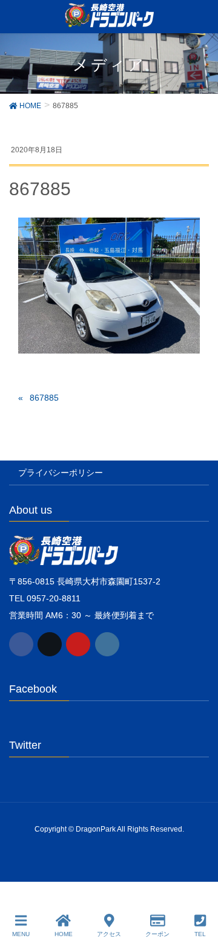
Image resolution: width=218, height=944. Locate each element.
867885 (44, 397)
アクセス (109, 934)
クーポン (157, 934)
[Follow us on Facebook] (21, 644)
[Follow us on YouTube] (78, 644)
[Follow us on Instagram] (107, 644)
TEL (200, 934)
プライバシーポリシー (60, 472)
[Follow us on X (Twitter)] (50, 644)
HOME (63, 934)
